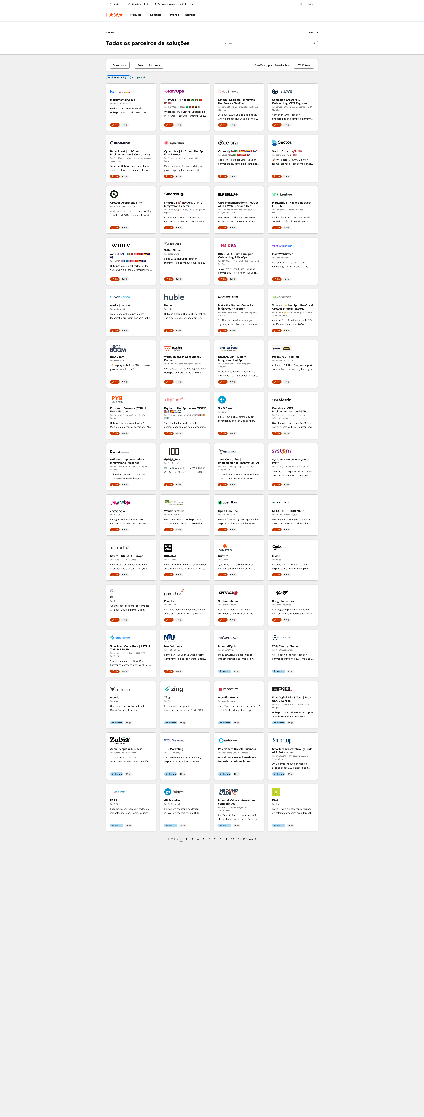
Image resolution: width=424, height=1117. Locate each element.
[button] (313, 32)
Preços (174, 14)
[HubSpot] (114, 14)
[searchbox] (268, 43)
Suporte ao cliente (140, 4)
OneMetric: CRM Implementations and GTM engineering (289, 409)
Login (300, 4)
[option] (118, 65)
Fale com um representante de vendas (176, 4)
